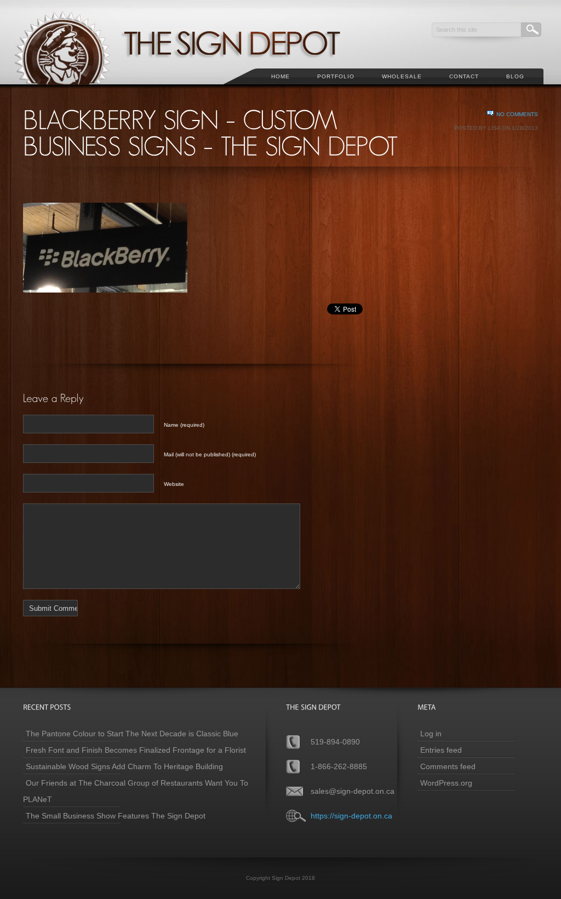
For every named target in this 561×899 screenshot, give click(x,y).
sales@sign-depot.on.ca (352, 791)
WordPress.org (446, 782)
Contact (464, 76)
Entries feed (441, 750)
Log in (431, 733)
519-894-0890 (335, 741)
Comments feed (448, 766)
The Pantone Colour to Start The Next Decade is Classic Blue (132, 733)
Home (280, 76)
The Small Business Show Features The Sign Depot (115, 815)
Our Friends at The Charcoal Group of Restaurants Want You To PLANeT (135, 791)
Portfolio (335, 76)
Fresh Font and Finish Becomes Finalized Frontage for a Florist (136, 750)
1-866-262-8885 (339, 766)
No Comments (517, 114)
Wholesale (402, 76)
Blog (515, 76)
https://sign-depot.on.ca (351, 815)
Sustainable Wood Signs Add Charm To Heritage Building (124, 766)
